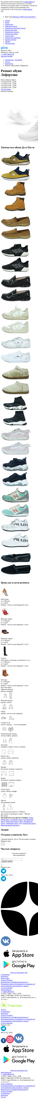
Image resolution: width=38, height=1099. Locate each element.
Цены (7, 22)
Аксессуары (9, 36)
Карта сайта (5, 978)
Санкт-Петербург (29, 17)
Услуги (3, 1010)
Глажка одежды (10, 40)
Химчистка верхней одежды (15, 28)
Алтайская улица (16, 819)
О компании (5, 974)
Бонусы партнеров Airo (19, 973)
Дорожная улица (12, 823)
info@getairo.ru (6, 990)
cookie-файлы (29, 2)
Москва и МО (18, 17)
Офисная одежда (11, 26)
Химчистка (9, 24)
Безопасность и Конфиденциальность (14, 982)
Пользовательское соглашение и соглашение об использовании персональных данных (18, 985)
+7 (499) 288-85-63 (7, 54)
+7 (2, 859)
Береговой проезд (12, 821)
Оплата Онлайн (6, 980)
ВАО (21, 821)
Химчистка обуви (11, 34)
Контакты (4, 976)
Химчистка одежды (12, 32)
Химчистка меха (11, 30)
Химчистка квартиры (13, 38)
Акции (7, 20)
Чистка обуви (10, 43)
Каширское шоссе (29, 823)
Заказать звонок (7, 861)
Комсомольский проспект (10, 825)
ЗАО (20, 823)
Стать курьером (6, 988)
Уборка (7, 41)
